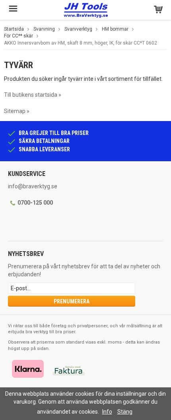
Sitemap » (16, 111)
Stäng (124, 411)
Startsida (14, 29)
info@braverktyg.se (32, 186)
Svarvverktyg (78, 29)
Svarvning (44, 29)
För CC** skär (18, 36)
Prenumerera (71, 301)
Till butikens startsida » (32, 95)
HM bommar (115, 29)
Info (107, 411)
